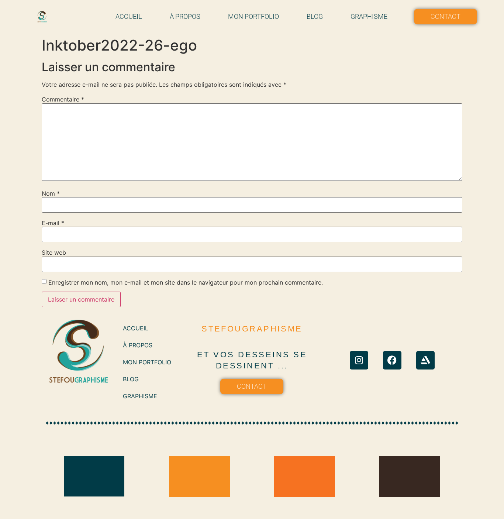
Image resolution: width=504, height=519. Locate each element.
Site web (54, 252)
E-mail (53, 223)
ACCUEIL (128, 16)
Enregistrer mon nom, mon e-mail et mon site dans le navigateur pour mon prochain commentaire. (185, 282)
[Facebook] (392, 360)
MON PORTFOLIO (253, 16)
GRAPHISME (369, 16)
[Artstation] (425, 360)
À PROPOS (185, 16)
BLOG (315, 16)
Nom (51, 193)
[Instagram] (359, 360)
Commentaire (63, 99)
